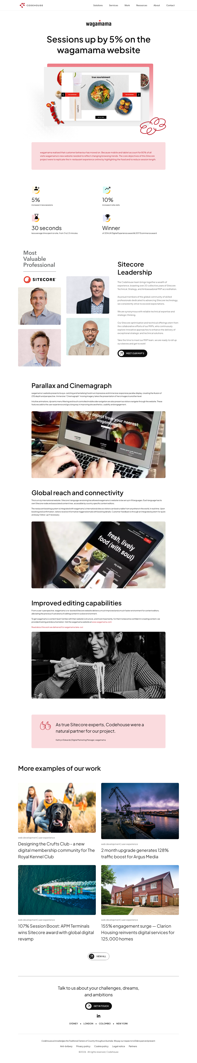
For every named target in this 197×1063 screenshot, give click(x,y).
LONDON (88, 1023)
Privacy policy (83, 1046)
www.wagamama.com (102, 622)
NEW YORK (122, 1023)
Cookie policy (101, 1046)
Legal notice (118, 1046)
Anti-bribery (66, 1046)
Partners (133, 1046)
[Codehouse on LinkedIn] (98, 1016)
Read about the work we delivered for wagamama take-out (57, 627)
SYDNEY (73, 1023)
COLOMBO (105, 1023)
